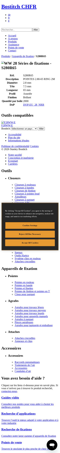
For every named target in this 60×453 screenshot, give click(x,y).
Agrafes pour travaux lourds (29, 313)
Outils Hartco (22, 255)
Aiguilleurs (20, 196)
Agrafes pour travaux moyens (30, 310)
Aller (36, 29)
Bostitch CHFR (18, 6)
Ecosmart (13, 160)
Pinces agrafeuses (24, 322)
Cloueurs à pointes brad (27, 193)
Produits (12, 41)
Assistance (13, 44)
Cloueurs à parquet (24, 199)
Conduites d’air (23, 371)
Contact (12, 50)
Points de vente (16, 47)
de (9, 14)
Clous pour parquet (25, 294)
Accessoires (21, 368)
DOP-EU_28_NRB (33, 104)
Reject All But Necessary (30, 234)
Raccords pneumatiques (27, 362)
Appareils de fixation (23, 56)
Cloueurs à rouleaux (25, 184)
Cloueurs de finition (25, 190)
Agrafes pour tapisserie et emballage (34, 325)
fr (9, 17)
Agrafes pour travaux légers (29, 307)
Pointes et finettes (24, 288)
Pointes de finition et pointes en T (32, 291)
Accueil (12, 35)
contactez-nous (9, 391)
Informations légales (18, 140)
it (8, 20)
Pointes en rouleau (24, 282)
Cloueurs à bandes (24, 187)
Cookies (34, 146)
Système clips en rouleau (28, 258)
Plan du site (14, 137)
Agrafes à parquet (24, 319)
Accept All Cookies (30, 243)
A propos (13, 38)
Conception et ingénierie (21, 157)
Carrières (13, 163)
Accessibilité (14, 134)
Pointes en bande (23, 285)
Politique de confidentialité (15, 146)
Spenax (18, 252)
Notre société (15, 154)
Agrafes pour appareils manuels (31, 316)
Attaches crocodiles (25, 261)
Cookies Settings (30, 225)
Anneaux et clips (23, 341)
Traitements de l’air (25, 365)
